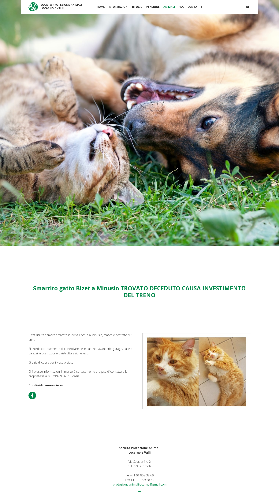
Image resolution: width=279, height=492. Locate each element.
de (248, 7)
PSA (181, 7)
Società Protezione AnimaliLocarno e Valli (61, 6)
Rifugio (137, 7)
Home (101, 7)
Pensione (153, 7)
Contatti (195, 7)
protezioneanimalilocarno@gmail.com (139, 484)
